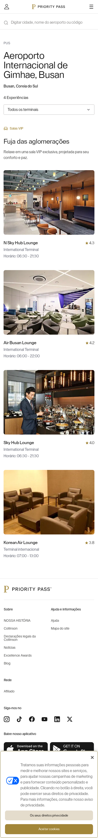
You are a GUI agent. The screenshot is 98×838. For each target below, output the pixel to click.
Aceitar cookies (49, 829)
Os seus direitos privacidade (49, 815)
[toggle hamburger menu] (91, 7)
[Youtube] (44, 719)
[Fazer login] (7, 7)
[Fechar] (92, 757)
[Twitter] (70, 719)
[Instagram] (7, 719)
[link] (26, 749)
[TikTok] (19, 719)
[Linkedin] (57, 719)
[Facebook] (32, 719)
